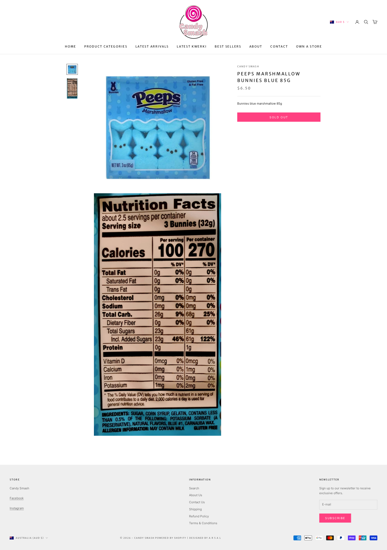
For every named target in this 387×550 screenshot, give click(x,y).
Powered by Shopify (170, 537)
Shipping (195, 509)
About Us (195, 495)
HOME (70, 46)
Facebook (17, 498)
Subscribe (335, 518)
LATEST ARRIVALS (152, 46)
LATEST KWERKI (192, 46)
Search (194, 488)
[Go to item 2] (72, 88)
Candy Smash (248, 66)
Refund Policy (199, 516)
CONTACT (279, 46)
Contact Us (197, 502)
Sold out (278, 117)
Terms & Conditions (203, 523)
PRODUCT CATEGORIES (105, 46)
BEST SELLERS (228, 46)
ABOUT (255, 46)
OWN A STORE (309, 46)
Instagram (17, 508)
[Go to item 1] (72, 69)
